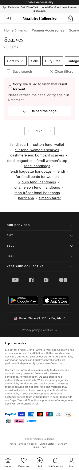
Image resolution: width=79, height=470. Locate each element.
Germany (63, 443)
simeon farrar (50, 198)
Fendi (22, 30)
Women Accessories (48, 30)
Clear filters (64, 71)
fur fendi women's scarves (37, 150)
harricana (26, 198)
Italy (44, 447)
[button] (70, 18)
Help (11, 256)
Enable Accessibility (39, 2)
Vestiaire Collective (25, 266)
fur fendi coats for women (37, 176)
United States (47, 443)
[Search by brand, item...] (8, 18)
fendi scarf (19, 144)
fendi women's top (51, 160)
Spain (36, 447)
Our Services (18, 225)
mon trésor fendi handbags (37, 193)
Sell (11, 246)
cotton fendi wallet (48, 144)
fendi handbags (37, 166)
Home (8, 30)
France (12, 443)
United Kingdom (28, 443)
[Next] (50, 131)
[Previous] (28, 131)
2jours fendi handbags (37, 182)
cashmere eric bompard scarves (37, 155)
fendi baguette (19, 160)
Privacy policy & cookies (37, 330)
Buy (10, 235)
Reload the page (43, 110)
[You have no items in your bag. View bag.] (70, 18)
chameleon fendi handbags (37, 187)
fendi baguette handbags (30, 171)
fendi (60, 171)
